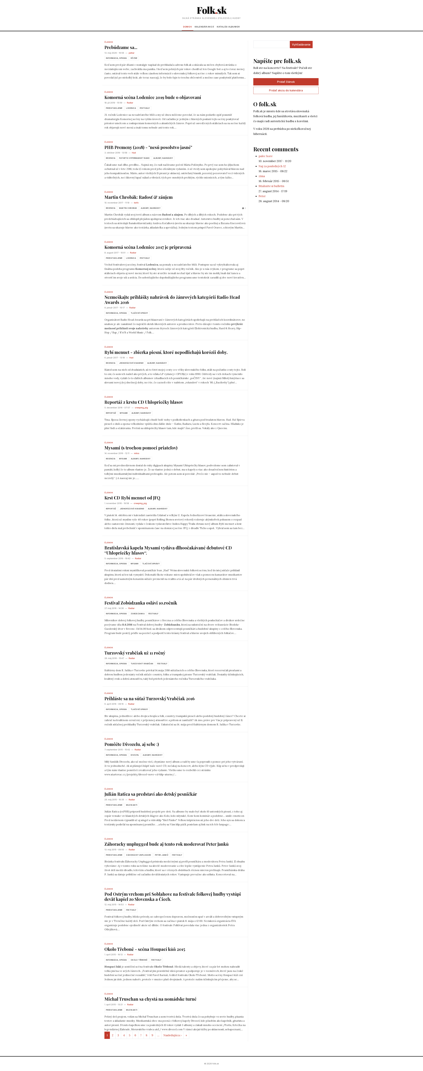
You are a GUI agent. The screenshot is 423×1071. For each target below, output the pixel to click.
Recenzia (110, 158)
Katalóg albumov (228, 26)
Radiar (130, 102)
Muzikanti (131, 805)
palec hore (265, 156)
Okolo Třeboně (139, 960)
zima (262, 176)
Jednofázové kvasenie (131, 363)
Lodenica (131, 108)
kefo (136, 202)
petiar (132, 53)
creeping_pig (141, 407)
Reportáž (111, 413)
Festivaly (145, 108)
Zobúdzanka (138, 613)
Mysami (124, 413)
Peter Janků (161, 855)
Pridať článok (286, 81)
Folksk (211, 10)
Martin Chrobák (128, 208)
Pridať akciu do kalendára (286, 90)
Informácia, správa (116, 58)
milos (136, 453)
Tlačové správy (139, 313)
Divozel (135, 755)
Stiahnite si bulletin (271, 186)
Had (134, 152)
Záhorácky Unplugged (138, 855)
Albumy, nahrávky (163, 158)
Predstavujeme (114, 108)
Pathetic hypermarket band (134, 158)
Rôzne (134, 58)
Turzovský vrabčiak (142, 663)
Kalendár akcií (204, 26)
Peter (262, 196)
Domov (187, 26)
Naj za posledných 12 (272, 166)
